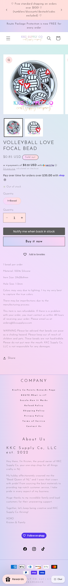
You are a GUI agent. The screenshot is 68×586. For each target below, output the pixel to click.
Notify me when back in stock (34, 231)
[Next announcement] (61, 9)
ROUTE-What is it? (34, 395)
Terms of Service (33, 421)
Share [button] (11, 358)
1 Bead (14, 202)
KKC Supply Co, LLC (29, 579)
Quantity (8, 210)
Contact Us (34, 426)
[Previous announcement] (6, 9)
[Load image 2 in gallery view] (34, 127)
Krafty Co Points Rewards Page (34, 390)
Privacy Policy (34, 416)
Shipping (9, 169)
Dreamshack (34, 582)
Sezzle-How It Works (34, 400)
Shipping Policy (34, 411)
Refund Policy (34, 406)
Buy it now (34, 241)
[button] (8, 38)
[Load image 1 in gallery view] (13, 127)
